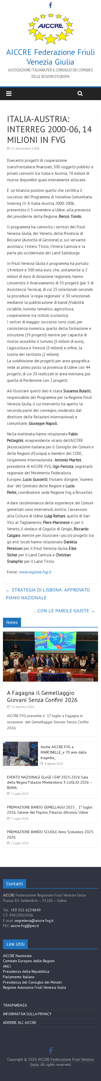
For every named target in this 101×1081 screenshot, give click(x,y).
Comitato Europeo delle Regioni (29, 960)
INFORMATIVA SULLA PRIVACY (27, 1013)
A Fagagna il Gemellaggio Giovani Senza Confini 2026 (42, 696)
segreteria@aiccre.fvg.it (34, 920)
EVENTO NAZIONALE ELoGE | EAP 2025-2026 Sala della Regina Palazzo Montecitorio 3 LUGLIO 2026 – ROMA (49, 782)
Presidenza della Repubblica (26, 971)
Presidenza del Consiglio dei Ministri (32, 982)
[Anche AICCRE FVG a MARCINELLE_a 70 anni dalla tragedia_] (20, 744)
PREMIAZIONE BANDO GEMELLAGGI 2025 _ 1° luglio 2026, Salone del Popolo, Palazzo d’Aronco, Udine (49, 810)
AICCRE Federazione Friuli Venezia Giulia (50, 57)
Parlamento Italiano (18, 976)
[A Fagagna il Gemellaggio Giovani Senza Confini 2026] (50, 634)
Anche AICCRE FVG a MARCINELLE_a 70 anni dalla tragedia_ (63, 752)
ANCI (7, 966)
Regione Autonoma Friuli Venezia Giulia (34, 987)
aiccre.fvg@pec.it (25, 925)
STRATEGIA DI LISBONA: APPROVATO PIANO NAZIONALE (48, 594)
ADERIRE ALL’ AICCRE (19, 1022)
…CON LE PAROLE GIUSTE (64, 610)
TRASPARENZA (15, 1005)
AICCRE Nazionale (17, 955)
